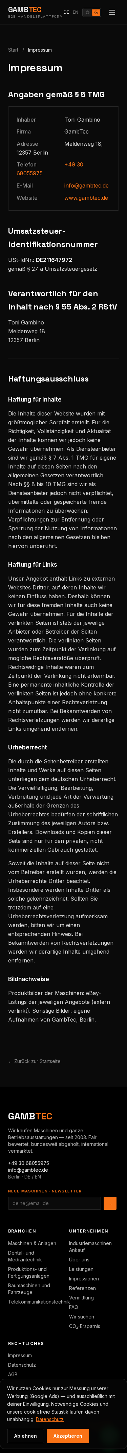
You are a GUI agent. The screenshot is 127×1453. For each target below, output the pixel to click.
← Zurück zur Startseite (34, 1061)
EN (75, 12)
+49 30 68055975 (28, 1163)
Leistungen (81, 1269)
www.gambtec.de (86, 197)
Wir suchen (81, 1316)
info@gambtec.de (86, 185)
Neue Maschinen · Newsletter (45, 1191)
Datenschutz (22, 1365)
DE (66, 12)
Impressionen (84, 1278)
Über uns (79, 1259)
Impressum (20, 1355)
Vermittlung (81, 1297)
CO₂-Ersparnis (84, 1326)
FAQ (73, 1307)
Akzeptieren (68, 1436)
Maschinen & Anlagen (32, 1243)
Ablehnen (25, 1436)
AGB (13, 1374)
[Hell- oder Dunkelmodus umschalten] (91, 12)
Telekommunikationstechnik (39, 1302)
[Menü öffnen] (112, 12)
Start (13, 50)
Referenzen (82, 1288)
